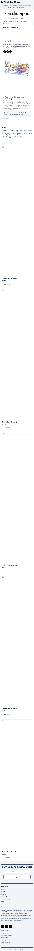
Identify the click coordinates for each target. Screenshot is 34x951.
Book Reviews (23, 21)
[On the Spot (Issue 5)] (17, 211)
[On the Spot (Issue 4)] (17, 355)
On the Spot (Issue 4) (9, 422)
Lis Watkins (8, 41)
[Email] (4, 51)
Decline (21, 949)
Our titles (3, 894)
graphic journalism (12, 135)
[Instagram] (10, 51)
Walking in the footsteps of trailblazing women (14, 98)
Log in (21, 114)
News (2, 901)
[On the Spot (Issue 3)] (17, 498)
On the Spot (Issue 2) (9, 709)
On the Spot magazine (7, 899)
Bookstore (4, 891)
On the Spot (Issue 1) (9, 852)
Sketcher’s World (13, 21)
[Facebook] (10, 926)
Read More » (6, 118)
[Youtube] (6, 926)
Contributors (6, 23)
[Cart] (28, 2)
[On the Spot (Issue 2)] (17, 641)
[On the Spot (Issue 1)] (17, 785)
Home (2, 889)
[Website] (7, 51)
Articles (5, 21)
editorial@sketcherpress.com (10, 138)
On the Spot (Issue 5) (9, 279)
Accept (13, 949)
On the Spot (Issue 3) (9, 565)
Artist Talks (4, 896)
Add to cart (7, 284)
